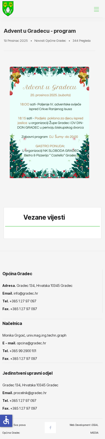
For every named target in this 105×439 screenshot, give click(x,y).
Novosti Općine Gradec (50, 40)
